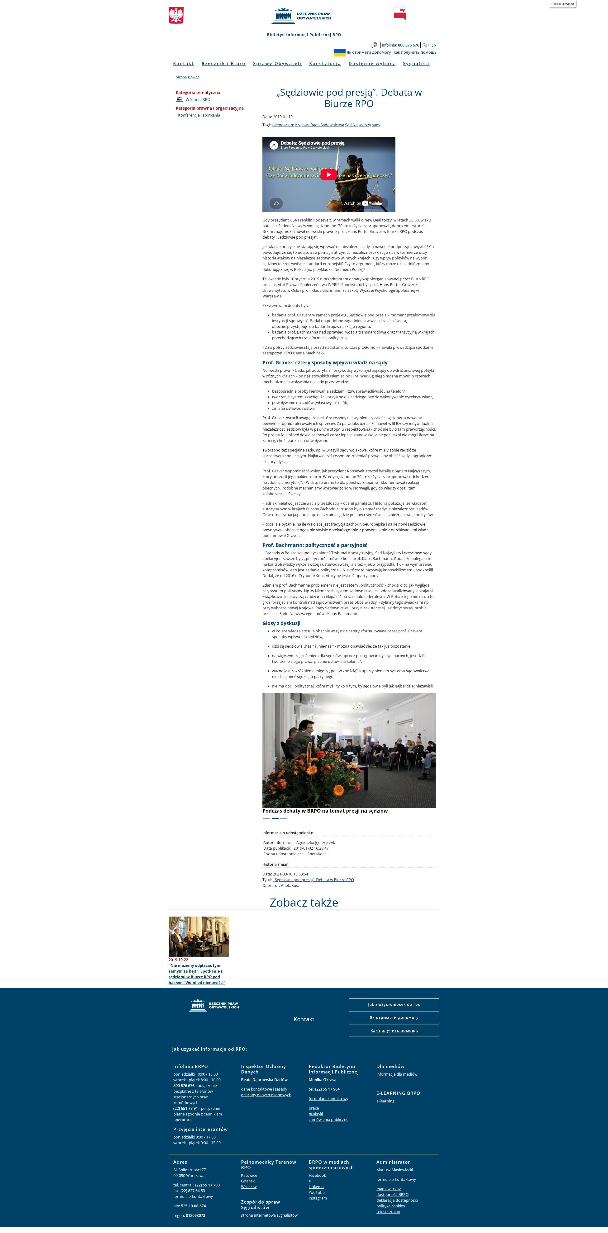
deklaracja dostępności (397, 1200)
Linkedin (316, 1186)
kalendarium (283, 124)
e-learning (385, 1101)
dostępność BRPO (392, 1194)
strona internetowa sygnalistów (269, 1215)
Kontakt (183, 63)
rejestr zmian (388, 1211)
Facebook (317, 1175)
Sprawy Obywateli (277, 63)
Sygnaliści (416, 63)
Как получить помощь (394, 1030)
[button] (275, 759)
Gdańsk (248, 1181)
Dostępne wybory (372, 63)
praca (314, 1108)
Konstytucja (325, 63)
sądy (376, 124)
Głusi (425, 45)
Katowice (249, 1175)
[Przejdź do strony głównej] (304, 16)
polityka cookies (390, 1206)
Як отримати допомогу (394, 1017)
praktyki (316, 1113)
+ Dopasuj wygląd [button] (562, 4)
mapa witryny (388, 1188)
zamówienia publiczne (328, 1119)
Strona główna (188, 77)
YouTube (317, 1192)
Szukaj (374, 45)
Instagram (318, 1198)
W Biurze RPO (198, 99)
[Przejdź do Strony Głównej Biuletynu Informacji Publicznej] (400, 13)
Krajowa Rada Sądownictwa (319, 124)
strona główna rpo (214, 1006)
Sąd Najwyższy (358, 124)
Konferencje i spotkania (199, 115)
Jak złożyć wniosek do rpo (394, 1004)
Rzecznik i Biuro (224, 63)
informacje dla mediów (396, 1074)
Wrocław (248, 1186)
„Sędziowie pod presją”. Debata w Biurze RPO (313, 879)
